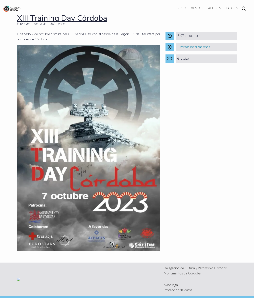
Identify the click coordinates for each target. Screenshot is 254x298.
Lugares (231, 8)
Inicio (181, 8)
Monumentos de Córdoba (182, 273)
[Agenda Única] (12, 8)
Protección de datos (178, 290)
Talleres (213, 8)
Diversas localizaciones (193, 47)
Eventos (196, 8)
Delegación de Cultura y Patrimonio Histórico (195, 268)
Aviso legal (171, 285)
